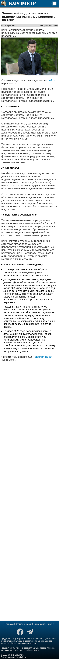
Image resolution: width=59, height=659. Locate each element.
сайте (51, 80)
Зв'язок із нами (24, 624)
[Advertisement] (29, 491)
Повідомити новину (43, 624)
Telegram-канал (42, 356)
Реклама (9, 624)
